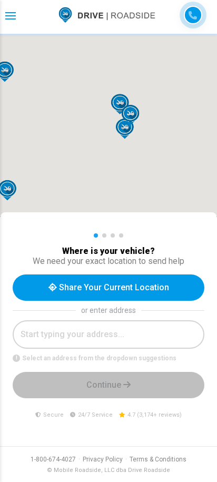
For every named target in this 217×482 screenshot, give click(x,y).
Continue (104, 385)
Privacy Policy (103, 459)
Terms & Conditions (158, 459)
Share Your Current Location (113, 287)
